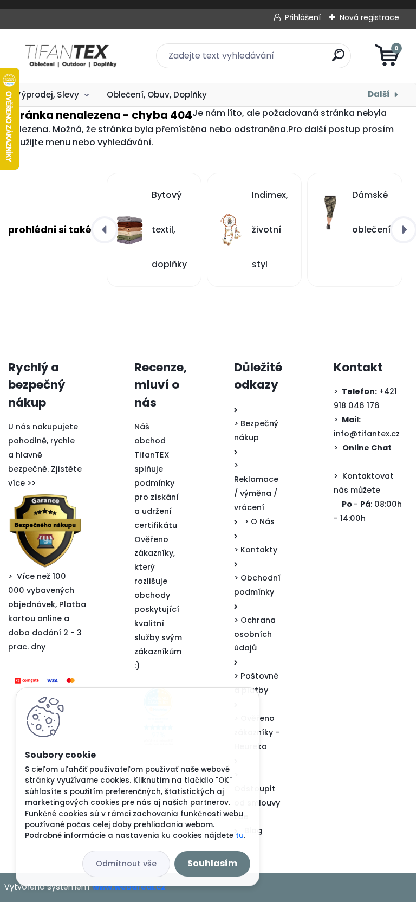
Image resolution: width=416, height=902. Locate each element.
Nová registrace (369, 17)
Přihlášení (303, 17)
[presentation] (104, 229)
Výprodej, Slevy (47, 94)
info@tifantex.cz (367, 433)
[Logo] (74, 56)
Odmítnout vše (126, 863)
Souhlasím (212, 863)
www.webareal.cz (129, 886)
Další (379, 94)
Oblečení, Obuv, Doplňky (157, 94)
